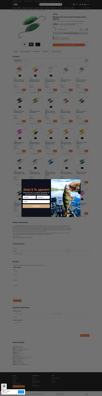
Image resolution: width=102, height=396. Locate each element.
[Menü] (6, 384)
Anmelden (36, 206)
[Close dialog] (78, 181)
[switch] (4, 391)
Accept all (21, 391)
